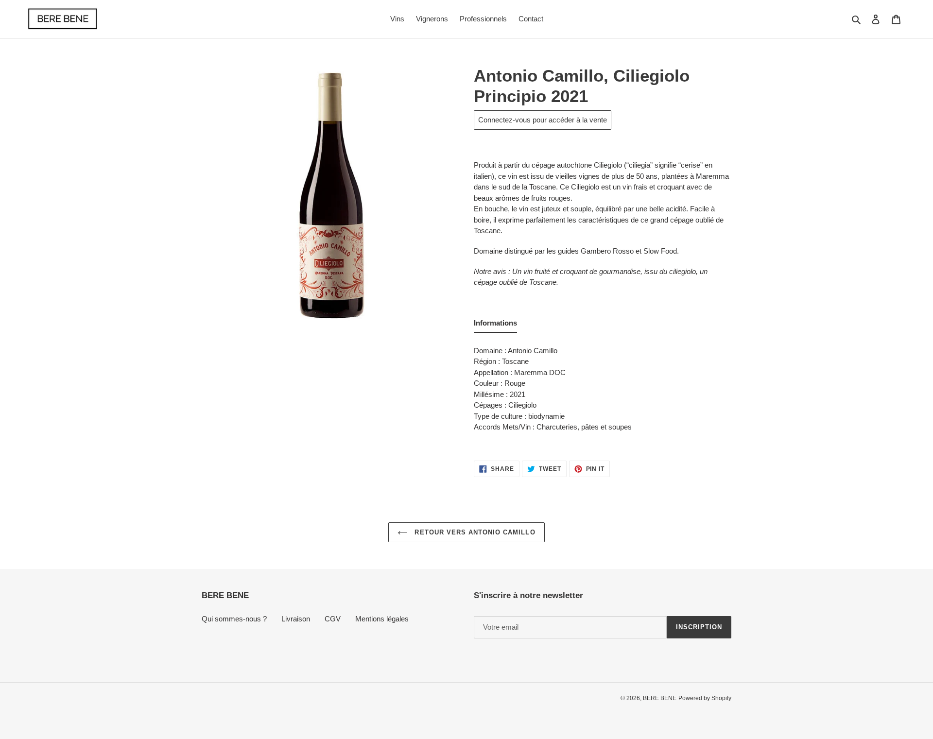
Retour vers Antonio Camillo (473, 532)
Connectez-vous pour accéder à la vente (542, 120)
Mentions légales (382, 619)
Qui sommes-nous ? (234, 619)
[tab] (495, 325)
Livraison (295, 619)
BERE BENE (659, 698)
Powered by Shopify (704, 698)
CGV (333, 619)
